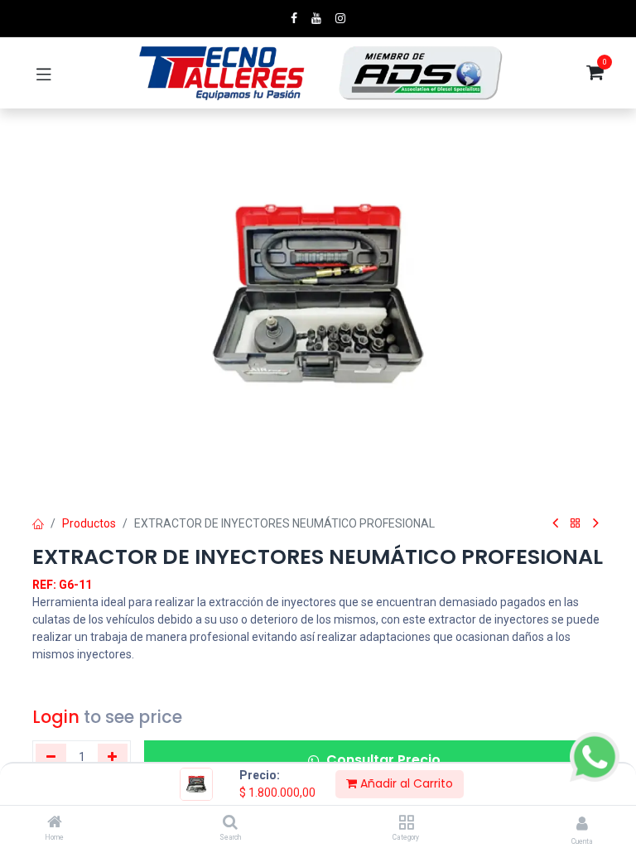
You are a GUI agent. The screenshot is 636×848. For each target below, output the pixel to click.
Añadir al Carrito (405, 783)
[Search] (230, 823)
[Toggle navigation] (43, 73)
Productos (89, 523)
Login (56, 717)
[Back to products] (575, 523)
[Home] (54, 823)
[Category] (406, 823)
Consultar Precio (383, 759)
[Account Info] (582, 823)
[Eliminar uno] (51, 757)
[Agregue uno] (113, 757)
